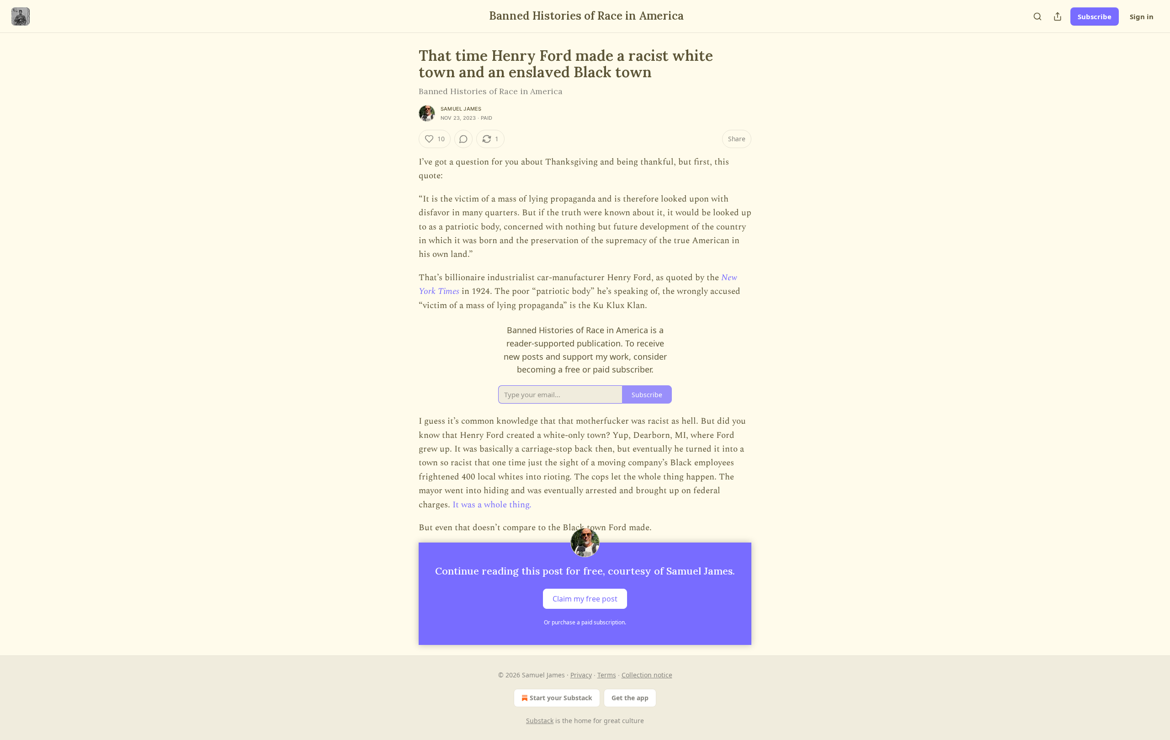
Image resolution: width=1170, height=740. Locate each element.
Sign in (1142, 16)
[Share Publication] (1057, 16)
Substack (539, 720)
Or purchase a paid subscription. (585, 622)
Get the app (630, 697)
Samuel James (461, 109)
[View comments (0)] (463, 139)
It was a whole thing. (492, 504)
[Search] (1037, 16)
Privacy (581, 675)
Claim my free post (585, 598)
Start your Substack (561, 697)
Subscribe (1095, 16)
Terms (606, 675)
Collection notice (647, 675)
